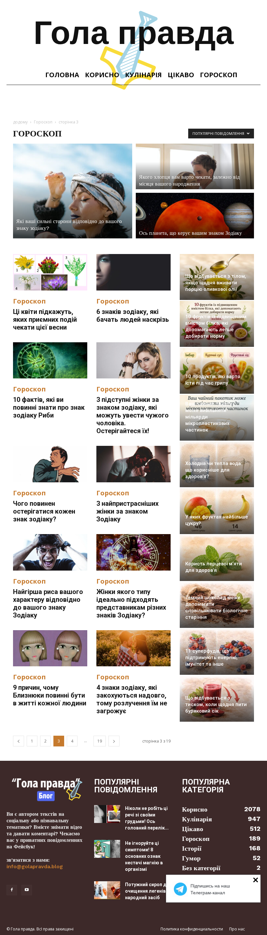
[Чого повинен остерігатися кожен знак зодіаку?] (50, 464)
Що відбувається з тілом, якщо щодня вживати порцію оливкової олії (215, 282)
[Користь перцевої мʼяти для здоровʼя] (217, 558)
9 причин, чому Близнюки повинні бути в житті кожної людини (49, 695)
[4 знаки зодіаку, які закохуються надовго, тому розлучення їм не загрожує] (133, 648)
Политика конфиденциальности (192, 929)
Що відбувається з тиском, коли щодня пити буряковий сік (216, 704)
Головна (62, 74)
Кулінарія (143, 74)
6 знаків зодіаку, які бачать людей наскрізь (132, 315)
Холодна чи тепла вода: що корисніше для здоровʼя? (213, 469)
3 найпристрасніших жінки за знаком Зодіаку (127, 511)
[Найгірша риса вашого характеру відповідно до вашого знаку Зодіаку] (50, 552)
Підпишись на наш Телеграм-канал (210, 889)
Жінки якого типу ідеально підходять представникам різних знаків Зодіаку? (131, 603)
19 (99, 741)
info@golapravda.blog (35, 866)
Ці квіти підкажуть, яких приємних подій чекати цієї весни (45, 319)
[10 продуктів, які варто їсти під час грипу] (217, 371)
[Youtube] (26, 890)
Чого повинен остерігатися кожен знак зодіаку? (44, 511)
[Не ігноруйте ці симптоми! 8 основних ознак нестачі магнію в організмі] (107, 849)
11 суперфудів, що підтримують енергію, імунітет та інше (211, 657)
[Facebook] (12, 890)
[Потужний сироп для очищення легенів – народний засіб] (107, 890)
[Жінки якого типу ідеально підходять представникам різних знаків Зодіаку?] (133, 552)
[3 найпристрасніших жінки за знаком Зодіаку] (133, 464)
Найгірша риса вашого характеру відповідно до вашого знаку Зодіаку (48, 603)
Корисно (102, 74)
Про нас (237, 929)
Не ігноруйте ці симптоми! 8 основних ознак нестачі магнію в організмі (144, 856)
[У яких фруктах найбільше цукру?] (217, 511)
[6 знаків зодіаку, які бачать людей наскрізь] (133, 272)
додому (20, 122)
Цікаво (181, 74)
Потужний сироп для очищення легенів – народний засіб (148, 891)
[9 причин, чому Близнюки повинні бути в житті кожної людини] (50, 648)
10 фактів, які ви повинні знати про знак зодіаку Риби (49, 407)
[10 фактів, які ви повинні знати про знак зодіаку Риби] (50, 360)
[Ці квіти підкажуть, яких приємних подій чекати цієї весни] (50, 272)
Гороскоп (218, 74)
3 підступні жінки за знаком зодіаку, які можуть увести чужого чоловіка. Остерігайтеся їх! (132, 415)
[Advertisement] (133, 99)
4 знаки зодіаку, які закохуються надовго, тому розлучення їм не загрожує (131, 699)
